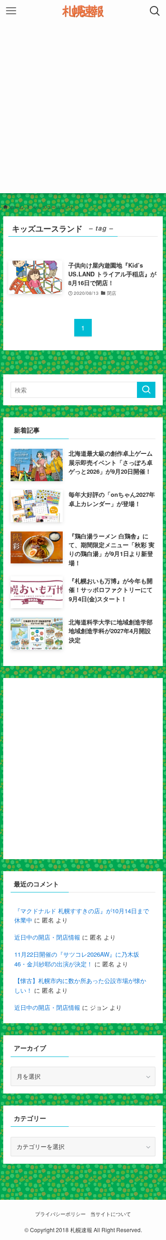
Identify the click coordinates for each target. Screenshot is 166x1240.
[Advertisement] (83, 110)
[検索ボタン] (155, 11)
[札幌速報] (83, 11)
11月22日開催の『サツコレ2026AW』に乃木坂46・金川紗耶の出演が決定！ (76, 959)
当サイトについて (110, 1213)
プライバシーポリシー (60, 1213)
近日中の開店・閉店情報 (47, 937)
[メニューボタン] (11, 11)
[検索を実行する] (146, 390)
